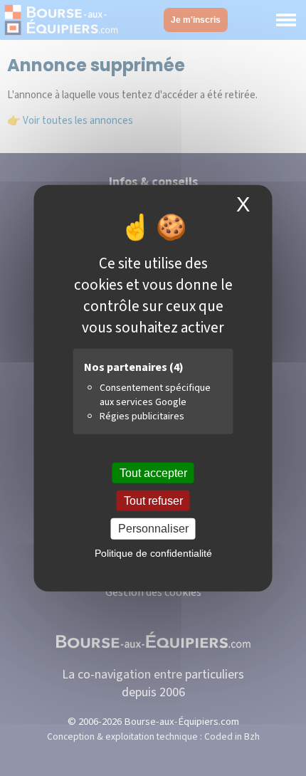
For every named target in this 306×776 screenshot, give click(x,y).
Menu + (286, 20)
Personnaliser (153, 529)
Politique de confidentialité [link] (153, 552)
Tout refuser (153, 501)
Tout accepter (153, 473)
